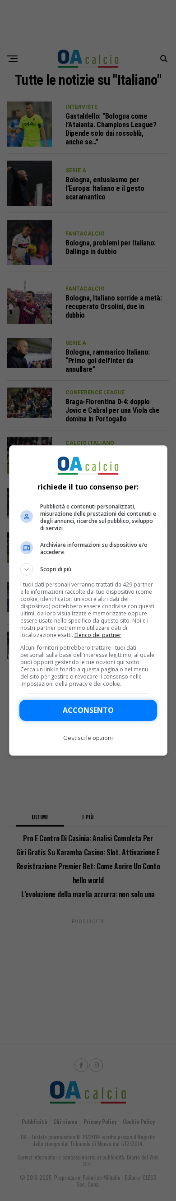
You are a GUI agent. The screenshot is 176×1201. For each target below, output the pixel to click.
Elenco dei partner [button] (97, 635)
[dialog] (88, 600)
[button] (88, 569)
